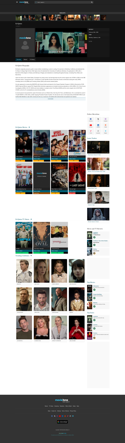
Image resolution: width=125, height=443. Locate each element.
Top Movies (91, 282)
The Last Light (73, 189)
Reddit (65, 416)
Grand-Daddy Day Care (21, 189)
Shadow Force (37, 156)
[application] (61, 42)
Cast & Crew (36, 193)
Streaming (56, 406)
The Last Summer (73, 156)
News (78, 406)
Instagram (57, 416)
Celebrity (18, 26)
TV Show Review (96, 234)
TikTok (68, 416)
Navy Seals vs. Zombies (57, 189)
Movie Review (96, 242)
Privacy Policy (73, 410)
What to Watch (68, 406)
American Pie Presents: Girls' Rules (59, 156)
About (49, 410)
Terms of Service (65, 410)
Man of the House (38, 189)
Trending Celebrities (22, 255)
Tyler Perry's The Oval (38, 248)
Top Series (90, 312)
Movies (46, 406)
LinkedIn (62, 416)
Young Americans (55, 248)
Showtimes (62, 406)
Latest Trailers (92, 138)
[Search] (91, 2)
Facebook (52, 416)
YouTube (60, 416)
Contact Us (53, 410)
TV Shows (51, 406)
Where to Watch (19, 158)
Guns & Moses (19, 156)
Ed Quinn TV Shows (22, 219)
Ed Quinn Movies (21, 127)
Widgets (73, 416)
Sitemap (59, 410)
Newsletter (70, 416)
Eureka (17, 248)
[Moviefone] (24, 2)
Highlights (62, 13)
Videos (74, 406)
